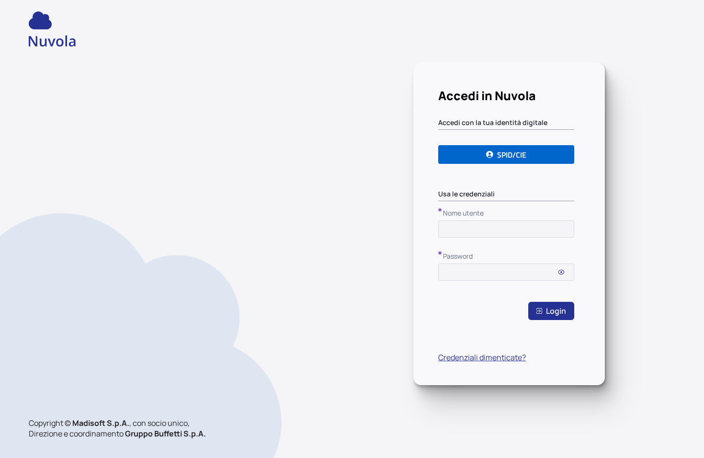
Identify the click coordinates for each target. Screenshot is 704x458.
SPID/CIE (511, 154)
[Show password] (561, 272)
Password (458, 256)
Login (556, 311)
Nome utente (463, 213)
